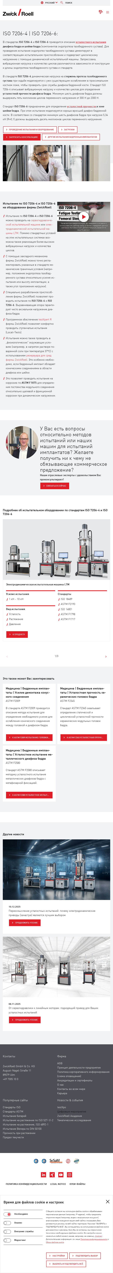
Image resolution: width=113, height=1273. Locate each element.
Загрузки (69, 130)
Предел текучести (13, 1137)
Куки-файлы (77, 1184)
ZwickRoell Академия (69, 1116)
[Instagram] (69, 1176)
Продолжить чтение (26, 923)
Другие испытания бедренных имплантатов (72, 137)
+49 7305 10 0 (10, 1079)
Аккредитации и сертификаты (74, 1080)
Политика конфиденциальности (26, 1184)
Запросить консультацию (23, 137)
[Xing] (52, 1176)
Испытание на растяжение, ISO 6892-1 (25, 1124)
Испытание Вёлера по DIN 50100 (22, 1129)
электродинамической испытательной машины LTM (29, 229)
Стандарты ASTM (13, 1111)
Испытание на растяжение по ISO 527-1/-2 (28, 1120)
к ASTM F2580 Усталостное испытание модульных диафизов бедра (32, 795)
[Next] (105, 656)
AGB (59, 1063)
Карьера (62, 1093)
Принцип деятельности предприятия (79, 1067)
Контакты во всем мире (71, 1089)
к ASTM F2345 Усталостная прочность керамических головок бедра (86, 738)
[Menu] (107, 12)
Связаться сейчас (56, 486)
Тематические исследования (74, 1120)
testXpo (61, 1107)
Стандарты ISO (11, 1107)
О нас (60, 1085)
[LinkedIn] (44, 1176)
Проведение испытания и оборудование (31, 130)
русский (50, 3)
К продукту (18, 635)
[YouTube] (61, 1176)
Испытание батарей (14, 1116)
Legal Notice (58, 1184)
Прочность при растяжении (19, 1133)
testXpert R (45, 319)
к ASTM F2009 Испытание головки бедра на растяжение (32, 738)
